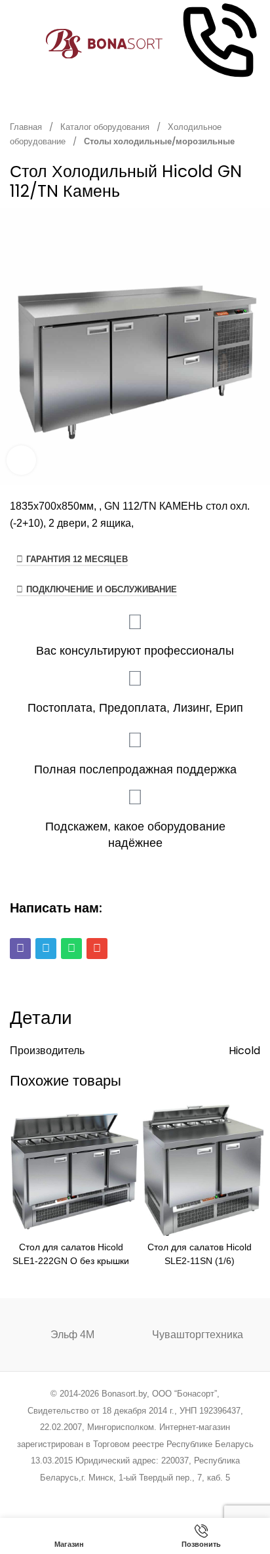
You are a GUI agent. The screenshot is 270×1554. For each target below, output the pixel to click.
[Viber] (20, 948)
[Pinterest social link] (118, 1495)
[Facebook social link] (68, 1495)
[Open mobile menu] (15, 44)
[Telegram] (45, 948)
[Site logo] (104, 43)
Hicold (244, 1050)
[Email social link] (102, 1495)
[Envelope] (97, 948)
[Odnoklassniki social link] (134, 1495)
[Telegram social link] (184, 1495)
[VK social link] (168, 1495)
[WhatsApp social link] (152, 1495)
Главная (27, 127)
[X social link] (85, 1495)
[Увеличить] (21, 460)
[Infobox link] (218, 43)
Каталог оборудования (105, 127)
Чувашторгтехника (197, 1334)
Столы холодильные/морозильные (159, 141)
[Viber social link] (201, 1495)
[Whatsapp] (71, 948)
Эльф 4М (72, 1334)
